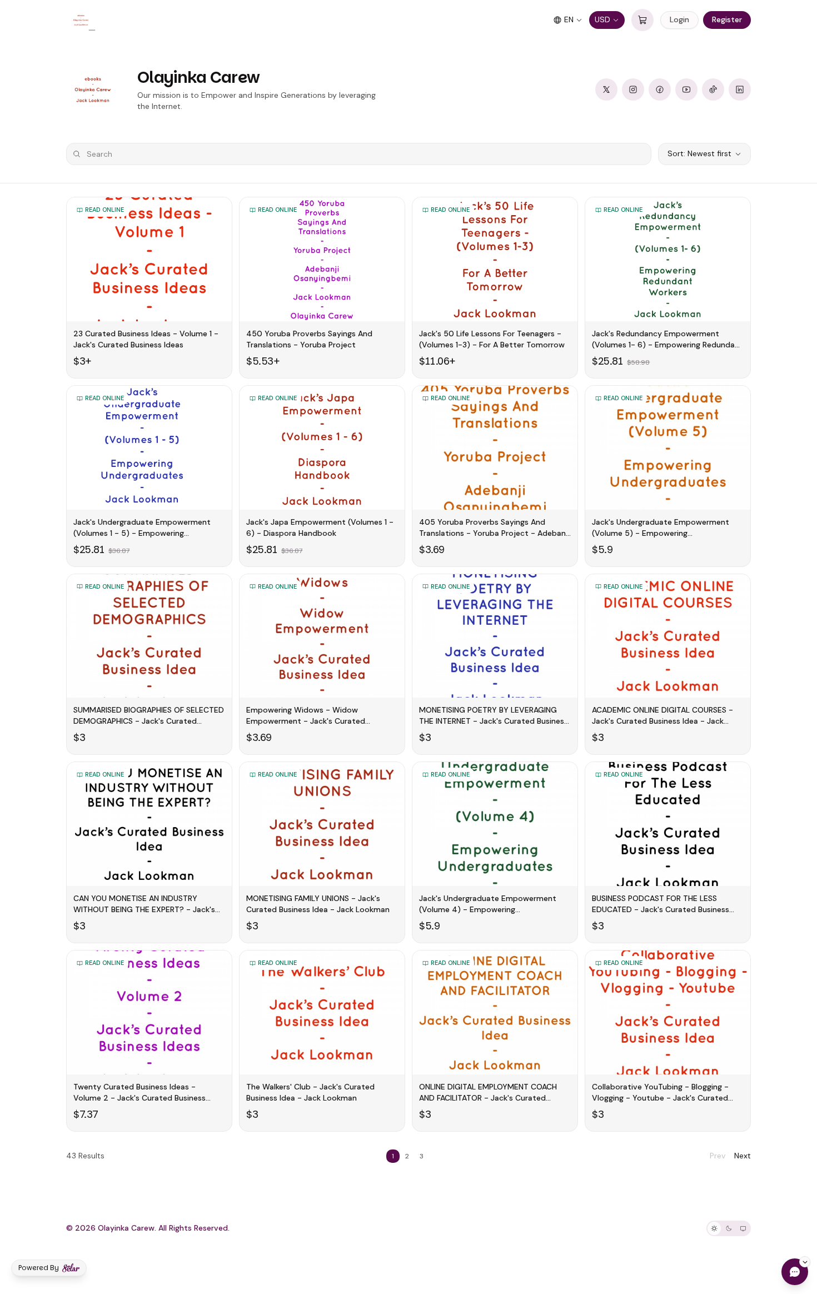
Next (742, 1156)
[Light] (714, 1228)
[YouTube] (686, 89)
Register (727, 19)
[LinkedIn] (740, 89)
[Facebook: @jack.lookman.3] (660, 89)
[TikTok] (713, 89)
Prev (717, 1156)
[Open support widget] (794, 1271)
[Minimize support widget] (804, 1261)
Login (679, 19)
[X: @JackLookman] (606, 89)
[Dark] (728, 1228)
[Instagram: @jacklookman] (633, 89)
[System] (743, 1228)
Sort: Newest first (699, 153)
